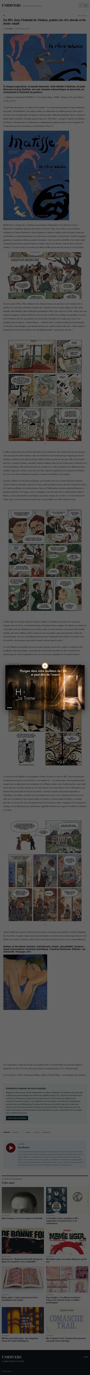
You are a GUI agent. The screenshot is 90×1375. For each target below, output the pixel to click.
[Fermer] (45, 666)
